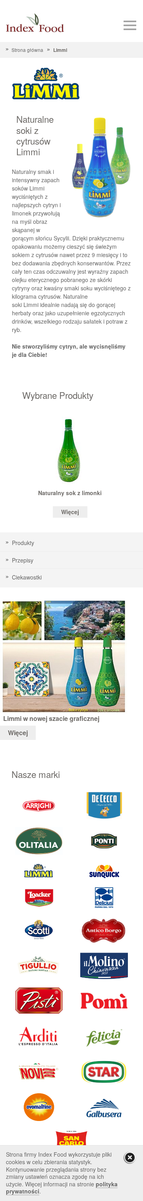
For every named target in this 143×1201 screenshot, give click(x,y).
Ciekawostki (27, 577)
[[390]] (39, 965)
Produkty (23, 543)
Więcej (70, 512)
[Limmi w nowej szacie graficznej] (63, 656)
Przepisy (22, 560)
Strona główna (27, 49)
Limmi (60, 50)
